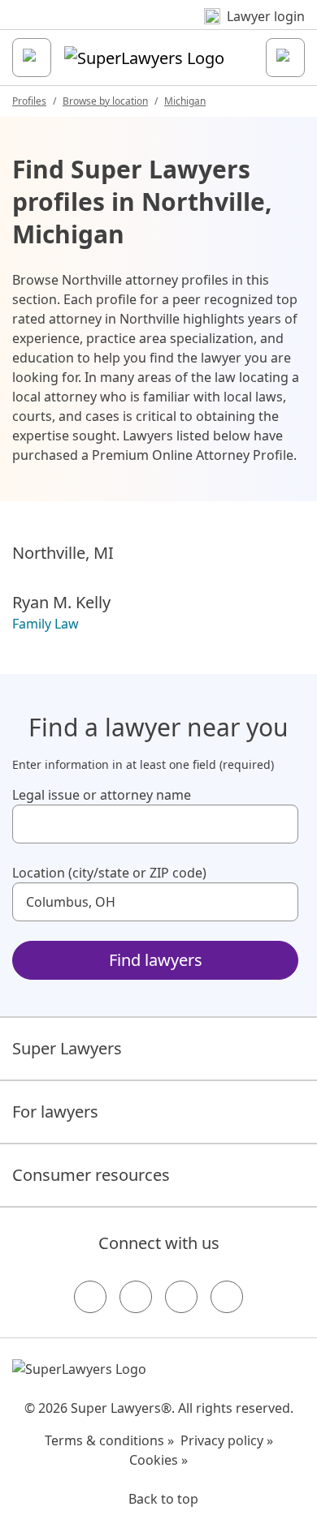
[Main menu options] (31, 57)
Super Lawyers (67, 1048)
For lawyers (55, 1111)
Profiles (29, 101)
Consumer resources (91, 1175)
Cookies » (158, 1460)
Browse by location (105, 101)
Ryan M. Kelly (61, 602)
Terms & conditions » (109, 1440)
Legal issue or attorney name (101, 795)
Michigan (185, 101)
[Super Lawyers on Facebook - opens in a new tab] (90, 1297)
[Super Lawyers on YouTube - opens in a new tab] (181, 1297)
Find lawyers (155, 960)
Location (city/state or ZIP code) (109, 873)
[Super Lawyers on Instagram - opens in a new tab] (135, 1297)
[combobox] (155, 824)
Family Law (45, 624)
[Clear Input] (279, 824)
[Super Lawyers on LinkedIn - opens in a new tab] (227, 1297)
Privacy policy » (226, 1440)
